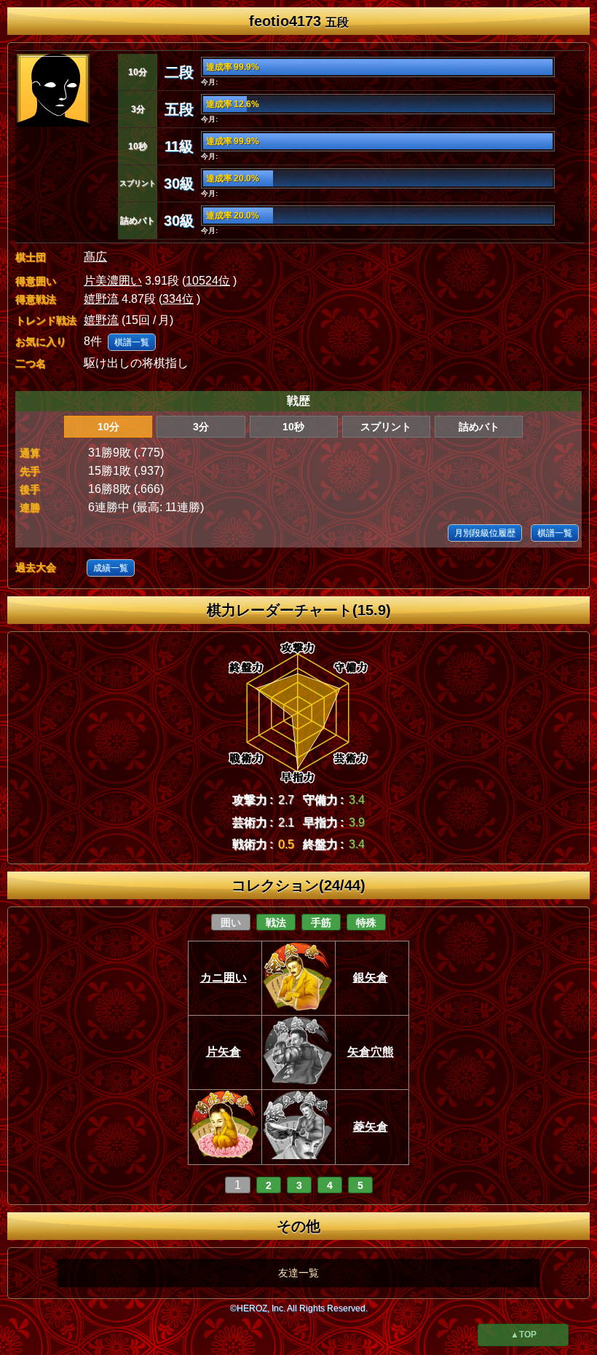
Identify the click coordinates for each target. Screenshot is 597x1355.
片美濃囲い (113, 280)
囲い (231, 922)
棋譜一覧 (131, 342)
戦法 (276, 922)
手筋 (321, 922)
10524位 (208, 280)
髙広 (95, 256)
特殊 (366, 922)
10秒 (293, 426)
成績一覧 (110, 568)
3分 (201, 426)
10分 (108, 426)
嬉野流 (101, 299)
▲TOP (523, 1335)
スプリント (385, 426)
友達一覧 (298, 1273)
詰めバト (479, 426)
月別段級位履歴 (484, 533)
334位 (178, 299)
